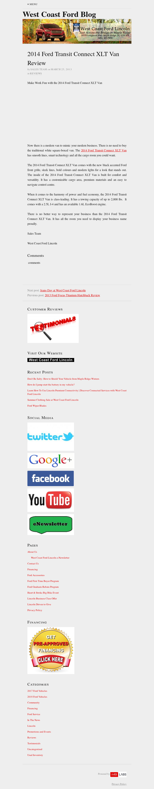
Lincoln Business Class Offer (42, 598)
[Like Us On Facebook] (77, 478)
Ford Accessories (36, 575)
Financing (32, 569)
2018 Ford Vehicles (37, 696)
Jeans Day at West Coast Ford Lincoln (63, 290)
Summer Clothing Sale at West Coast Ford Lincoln (53, 399)
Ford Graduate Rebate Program (43, 586)
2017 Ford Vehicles (37, 690)
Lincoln (31, 725)
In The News (33, 720)
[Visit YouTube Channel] (77, 500)
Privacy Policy (34, 610)
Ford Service (33, 714)
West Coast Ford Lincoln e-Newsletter (50, 557)
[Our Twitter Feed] (77, 437)
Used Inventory (35, 755)
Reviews (36, 73)
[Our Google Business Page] (77, 460)
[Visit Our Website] (77, 360)
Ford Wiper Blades (36, 405)
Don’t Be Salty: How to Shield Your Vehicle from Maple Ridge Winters (63, 378)
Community (33, 702)
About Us (32, 551)
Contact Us (33, 563)
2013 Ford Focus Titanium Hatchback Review (72, 295)
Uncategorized (34, 749)
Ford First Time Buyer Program (43, 581)
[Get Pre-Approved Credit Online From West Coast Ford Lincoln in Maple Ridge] (77, 650)
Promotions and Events (39, 731)
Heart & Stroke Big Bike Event (43, 592)
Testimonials (33, 743)
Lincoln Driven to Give (39, 604)
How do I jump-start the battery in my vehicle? (51, 384)
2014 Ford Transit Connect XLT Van (104, 150)
